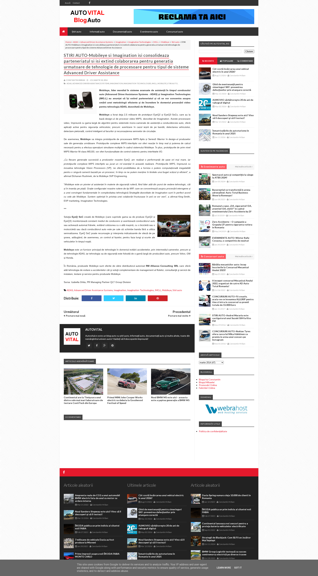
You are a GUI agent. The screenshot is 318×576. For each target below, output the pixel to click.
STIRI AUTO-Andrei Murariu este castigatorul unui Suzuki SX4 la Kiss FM (231, 318)
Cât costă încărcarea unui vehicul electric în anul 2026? (230, 70)
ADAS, (69, 83)
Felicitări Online (207, 387)
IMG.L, (154, 83)
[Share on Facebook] (92, 298)
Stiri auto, (172, 83)
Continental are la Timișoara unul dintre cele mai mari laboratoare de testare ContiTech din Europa (83, 400)
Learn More (224, 567)
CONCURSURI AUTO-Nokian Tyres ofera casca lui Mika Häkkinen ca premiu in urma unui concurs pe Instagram (231, 335)
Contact (76, 3)
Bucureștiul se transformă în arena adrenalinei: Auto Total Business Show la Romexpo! (231, 192)
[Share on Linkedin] (136, 298)
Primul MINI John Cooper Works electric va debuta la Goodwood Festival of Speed (125, 400)
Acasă (67, 3)
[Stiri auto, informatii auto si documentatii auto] (87, 16)
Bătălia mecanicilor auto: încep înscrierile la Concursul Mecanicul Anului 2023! (230, 267)
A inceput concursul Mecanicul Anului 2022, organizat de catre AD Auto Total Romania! (232, 283)
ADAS (75, 42)
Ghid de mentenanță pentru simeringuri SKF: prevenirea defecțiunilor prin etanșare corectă (231, 87)
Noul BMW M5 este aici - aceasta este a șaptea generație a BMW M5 (170, 399)
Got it (238, 567)
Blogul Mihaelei (206, 382)
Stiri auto (175, 42)
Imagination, (116, 83)
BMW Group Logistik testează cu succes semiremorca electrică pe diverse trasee (224, 553)
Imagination (121, 42)
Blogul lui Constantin (209, 379)
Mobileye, (162, 83)
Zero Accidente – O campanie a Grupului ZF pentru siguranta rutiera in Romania (232, 224)
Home (68, 42)
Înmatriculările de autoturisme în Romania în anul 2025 (230, 132)
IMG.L (156, 42)
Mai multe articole (243, 166)
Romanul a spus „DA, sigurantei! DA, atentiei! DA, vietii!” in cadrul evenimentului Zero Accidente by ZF (232, 208)
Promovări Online (208, 385)
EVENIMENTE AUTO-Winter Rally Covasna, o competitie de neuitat (230, 239)
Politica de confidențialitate (213, 431)
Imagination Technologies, (138, 83)
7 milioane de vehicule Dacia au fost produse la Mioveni (94, 541)
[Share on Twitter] (114, 298)
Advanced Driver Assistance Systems (96, 42)
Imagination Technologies (139, 42)
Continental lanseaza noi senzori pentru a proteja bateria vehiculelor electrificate (225, 525)
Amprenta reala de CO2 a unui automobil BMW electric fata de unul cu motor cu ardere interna (97, 498)
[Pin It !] (158, 298)
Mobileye (165, 42)
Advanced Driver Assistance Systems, (91, 83)
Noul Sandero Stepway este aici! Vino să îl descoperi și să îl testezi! (233, 116)
